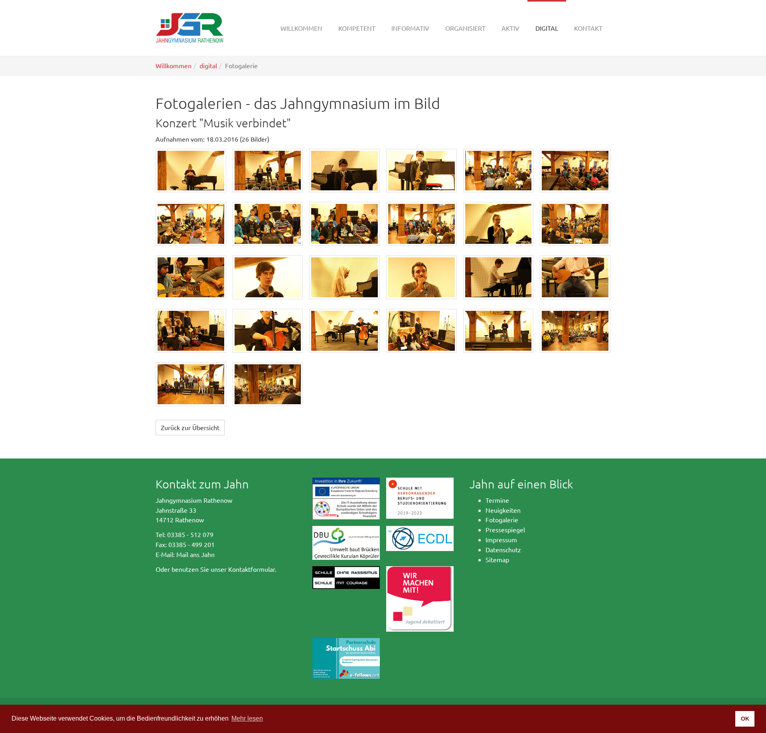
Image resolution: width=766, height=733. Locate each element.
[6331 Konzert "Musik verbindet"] (498, 171)
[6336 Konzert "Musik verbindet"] (421, 224)
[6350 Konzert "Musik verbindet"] (575, 331)
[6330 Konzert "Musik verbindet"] (421, 171)
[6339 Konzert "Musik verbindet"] (191, 277)
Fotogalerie (502, 520)
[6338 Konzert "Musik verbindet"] (575, 224)
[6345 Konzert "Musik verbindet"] (191, 331)
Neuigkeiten (503, 510)
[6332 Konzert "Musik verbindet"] (575, 171)
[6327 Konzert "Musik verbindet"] (191, 171)
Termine (497, 500)
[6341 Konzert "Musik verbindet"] (344, 277)
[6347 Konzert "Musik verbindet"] (344, 331)
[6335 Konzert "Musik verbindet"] (344, 224)
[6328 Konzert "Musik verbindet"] (268, 171)
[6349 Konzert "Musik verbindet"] (498, 331)
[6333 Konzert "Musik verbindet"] (191, 224)
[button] (356, 28)
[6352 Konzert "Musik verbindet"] (268, 384)
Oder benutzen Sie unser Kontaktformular (215, 569)
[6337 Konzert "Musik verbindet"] (498, 224)
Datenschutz (503, 549)
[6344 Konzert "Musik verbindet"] (575, 277)
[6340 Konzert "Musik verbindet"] (268, 277)
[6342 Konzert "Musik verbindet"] (421, 277)
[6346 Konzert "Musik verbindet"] (268, 331)
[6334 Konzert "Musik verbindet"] (268, 224)
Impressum (501, 539)
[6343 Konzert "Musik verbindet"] (498, 277)
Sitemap (497, 559)
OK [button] (745, 718)
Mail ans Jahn (195, 554)
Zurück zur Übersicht (190, 427)
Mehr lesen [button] (247, 718)
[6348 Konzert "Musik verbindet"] (421, 331)
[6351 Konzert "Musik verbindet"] (191, 384)
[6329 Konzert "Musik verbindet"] (344, 171)
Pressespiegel (505, 529)
